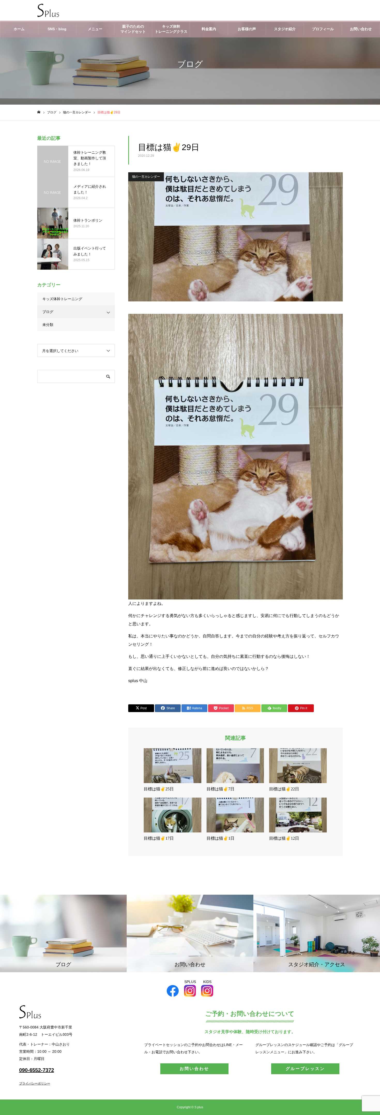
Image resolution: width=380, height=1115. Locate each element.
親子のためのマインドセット (133, 29)
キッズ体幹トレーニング (62, 299)
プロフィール (323, 29)
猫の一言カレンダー (146, 176)
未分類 (47, 325)
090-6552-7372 (36, 1070)
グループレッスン (305, 1068)
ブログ (47, 312)
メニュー (95, 29)
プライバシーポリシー (34, 1083)
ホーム (19, 29)
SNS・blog (57, 29)
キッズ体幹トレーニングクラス (171, 29)
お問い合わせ (361, 29)
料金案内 (209, 29)
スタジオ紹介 (285, 29)
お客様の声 (247, 29)
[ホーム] (38, 112)
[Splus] (48, 10)
